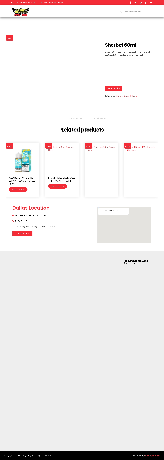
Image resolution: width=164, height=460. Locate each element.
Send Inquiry (113, 88)
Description (76, 118)
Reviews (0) (100, 118)
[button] (22, 233)
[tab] (76, 118)
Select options (18, 189)
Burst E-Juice (122, 96)
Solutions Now (152, 455)
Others (133, 96)
